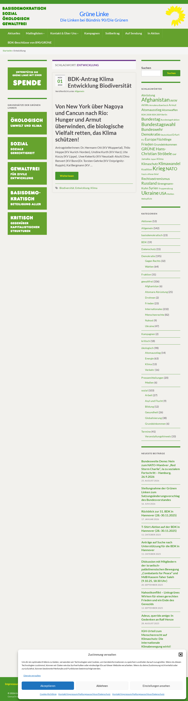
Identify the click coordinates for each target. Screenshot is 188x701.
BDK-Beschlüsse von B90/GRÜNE (30, 42)
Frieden (147, 144)
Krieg (159, 168)
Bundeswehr (152, 129)
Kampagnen (92, 33)
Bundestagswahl (158, 124)
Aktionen (146, 221)
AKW (173, 100)
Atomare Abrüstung (156, 291)
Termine (146, 431)
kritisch (145, 341)
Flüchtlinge (164, 139)
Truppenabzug (166, 188)
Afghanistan (155, 99)
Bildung (149, 406)
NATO (171, 168)
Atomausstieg (151, 110)
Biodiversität (66, 187)
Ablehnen (102, 685)
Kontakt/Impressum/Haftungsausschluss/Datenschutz (84, 694)
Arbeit (148, 395)
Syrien (153, 188)
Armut (172, 105)
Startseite (7, 50)
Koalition (146, 169)
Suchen (146, 67)
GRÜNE (148, 148)
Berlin (164, 114)
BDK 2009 (156, 114)
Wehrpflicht (146, 199)
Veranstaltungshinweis (158, 436)
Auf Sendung (133, 33)
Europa (150, 139)
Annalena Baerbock (158, 105)
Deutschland (166, 135)
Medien (149, 382)
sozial (144, 390)
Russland (149, 183)
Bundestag (150, 118)
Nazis (144, 174)
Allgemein (79, 91)
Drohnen (150, 297)
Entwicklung (82, 187)
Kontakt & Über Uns (63, 33)
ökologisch (147, 347)
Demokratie (150, 134)
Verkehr (149, 369)
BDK (144, 242)
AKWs (145, 105)
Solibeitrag (112, 33)
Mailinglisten (34, 33)
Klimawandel (169, 163)
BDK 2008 (146, 114)
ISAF (174, 154)
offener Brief (153, 174)
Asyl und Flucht (154, 400)
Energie (149, 358)
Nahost (149, 320)
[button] (180, 654)
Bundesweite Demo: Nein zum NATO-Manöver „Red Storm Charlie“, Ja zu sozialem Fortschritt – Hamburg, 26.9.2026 (160, 468)
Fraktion (146, 274)
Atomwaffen (170, 110)
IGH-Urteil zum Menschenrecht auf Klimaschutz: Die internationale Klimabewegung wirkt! (156, 638)
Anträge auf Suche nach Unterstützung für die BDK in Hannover (160, 546)
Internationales (153, 309)
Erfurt (175, 134)
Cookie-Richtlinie (48, 694)
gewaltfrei (147, 281)
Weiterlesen (67, 175)
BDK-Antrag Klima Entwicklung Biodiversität (100, 82)
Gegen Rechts (152, 260)
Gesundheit (151, 412)
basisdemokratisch (152, 235)
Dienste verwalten (32, 675)
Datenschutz (148, 249)
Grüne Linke (94, 13)
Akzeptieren (47, 685)
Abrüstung (148, 95)
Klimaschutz (149, 164)
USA (163, 193)
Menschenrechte (154, 314)
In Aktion (154, 33)
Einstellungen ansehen (156, 685)
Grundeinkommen (165, 144)
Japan (153, 159)
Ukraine (150, 193)
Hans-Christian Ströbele (156, 151)
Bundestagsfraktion (170, 119)
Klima (94, 187)
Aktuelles (14, 33)
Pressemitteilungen (152, 377)
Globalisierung (153, 417)
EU (142, 139)
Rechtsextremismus (155, 179)
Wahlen (170, 194)
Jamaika (145, 158)
